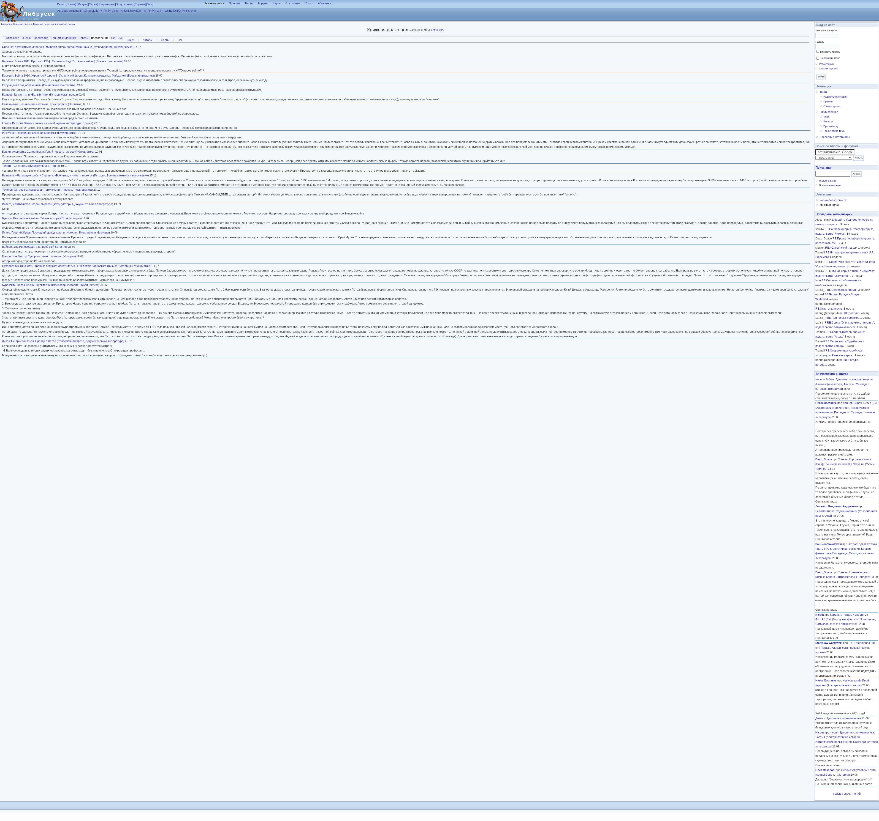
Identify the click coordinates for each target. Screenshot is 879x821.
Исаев (6, 204)
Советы (84, 38)
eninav (438, 29)
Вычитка (828, 121)
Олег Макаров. (825, 770)
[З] (97, 10)
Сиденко (7, 47)
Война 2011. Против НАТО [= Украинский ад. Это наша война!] (55, 61)
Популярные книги (830, 185)
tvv (817, 379)
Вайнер (7, 246)
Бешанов (8, 175)
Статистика (293, 3)
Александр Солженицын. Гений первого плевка (43, 151)
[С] (138, 10)
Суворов (7, 266)
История (99, 175)
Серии (165, 40)
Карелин (835, 614)
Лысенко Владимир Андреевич (836, 506)
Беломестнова (824, 511)
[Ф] (149, 10)
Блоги (249, 3)
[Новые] (71, 4)
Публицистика (123, 47)
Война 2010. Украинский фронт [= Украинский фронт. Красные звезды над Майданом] (70, 75)
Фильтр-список (827, 180)
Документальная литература (93, 204)
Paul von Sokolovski (828, 544)
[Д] (85, 10)
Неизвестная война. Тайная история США (40, 218)
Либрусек (39, 14)
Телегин (7, 165)
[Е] (89, 10)
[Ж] (93, 10)
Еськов (6, 123)
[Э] (174, 10)
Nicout (819, 614)
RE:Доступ (851, 313)
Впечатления (100, 38)
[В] (77, 10)
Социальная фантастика (59, 85)
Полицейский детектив (52, 246)
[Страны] (140, 4)
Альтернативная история (832, 407)
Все (180, 40)
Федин (834, 732)
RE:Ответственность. (829, 308)
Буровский (9, 285)
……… (868, 497)
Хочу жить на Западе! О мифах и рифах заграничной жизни (54, 47)
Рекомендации (831, 106)
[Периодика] (106, 4)
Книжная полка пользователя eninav (54, 24)
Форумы (263, 3)
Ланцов (847, 403)
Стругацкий (9, 85)
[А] (70, 10)
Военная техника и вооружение (127, 175)
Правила (234, 3)
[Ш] (166, 10)
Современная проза (71, 341)
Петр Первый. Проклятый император (41, 285)
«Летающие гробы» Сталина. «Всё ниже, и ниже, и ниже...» (53, 175)
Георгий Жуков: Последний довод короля (38, 232)
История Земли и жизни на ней (32, 123)
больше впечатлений (847, 793)
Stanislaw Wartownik (828, 643)
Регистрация (826, 64)
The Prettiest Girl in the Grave (842, 464)
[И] (101, 10)
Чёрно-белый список (832, 200)
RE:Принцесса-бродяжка (843, 317)
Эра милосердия (24, 246)
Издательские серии (835, 96)
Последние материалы (834, 137)
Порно (55, 165)
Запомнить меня (830, 58)
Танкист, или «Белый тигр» (31, 94)
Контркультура (39, 165)
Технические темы (834, 130)
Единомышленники (63, 38)
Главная (6, 24)
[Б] (74, 10)
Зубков (830, 379)
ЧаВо (826, 116)
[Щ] (170, 10)
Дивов (6, 341)
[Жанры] (82, 4)
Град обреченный (29, 85)
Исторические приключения (833, 742)
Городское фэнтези (845, 619)
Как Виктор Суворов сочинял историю (37, 256)
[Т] (141, 10)
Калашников (10, 104)
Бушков (7, 218)
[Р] (134, 10)
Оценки (26, 38)
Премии (828, 101)
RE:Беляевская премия (842, 289)
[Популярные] (124, 4)
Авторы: (62, 10)
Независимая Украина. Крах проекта (43, 104)
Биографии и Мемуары (94, 232)
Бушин (6, 151)
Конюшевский (852, 680)
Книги (130, 40)
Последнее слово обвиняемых (37, 133)
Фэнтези (849, 384)
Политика (75, 104)
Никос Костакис (826, 403)
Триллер (820, 468)
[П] (130, 10)
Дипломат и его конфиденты (854, 379)
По (851, 643)
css (113, 38)
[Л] (113, 10)
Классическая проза (845, 647)
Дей (818, 718)
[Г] (81, 10)
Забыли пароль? (828, 68)
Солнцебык (21, 165)
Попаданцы (841, 412)
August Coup (824, 774)
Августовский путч (864, 770)
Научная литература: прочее (73, 123)
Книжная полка (214, 3)
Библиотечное (828, 112)
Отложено (12, 38)
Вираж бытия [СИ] (865, 403)
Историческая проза (63, 94)
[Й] (105, 10)
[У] (145, 10)
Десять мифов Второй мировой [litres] (35, 204)
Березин (7, 61)
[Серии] (93, 4)
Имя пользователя (826, 30)
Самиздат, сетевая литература (835, 624)
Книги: (61, 4)
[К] (109, 10)
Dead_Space (823, 459)
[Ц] (157, 10)
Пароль (819, 41)
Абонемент (325, 3)
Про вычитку (830, 126)
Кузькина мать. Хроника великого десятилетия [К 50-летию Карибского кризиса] (66, 266)
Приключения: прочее (57, 189)
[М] (117, 10)
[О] (126, 10)
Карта (277, 3)
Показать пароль (830, 51)
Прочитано (41, 38)
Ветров (852, 544)
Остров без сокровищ (28, 189)
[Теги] (149, 4)
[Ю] (179, 10)
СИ (120, 38)
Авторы (147, 40)
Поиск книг (824, 167)
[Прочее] (191, 10)
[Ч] (161, 10)
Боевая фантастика (109, 61)
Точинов (7, 189)
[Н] (121, 10)
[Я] (183, 10)
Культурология (103, 47)
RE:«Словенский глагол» (841, 247)
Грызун (6, 256)
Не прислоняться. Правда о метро (33, 341)
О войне (830, 515)
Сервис (846, 770)
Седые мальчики (846, 511)
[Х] (153, 10)
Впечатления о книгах (832, 374)
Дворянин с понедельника (844, 718)
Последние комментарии (834, 214)
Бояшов (7, 94)
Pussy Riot (8, 133)
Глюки (309, 3)
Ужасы (870, 464)
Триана (843, 459)
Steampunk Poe (866, 643)
